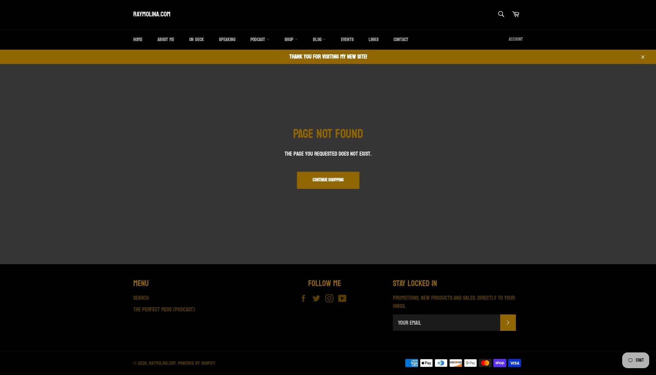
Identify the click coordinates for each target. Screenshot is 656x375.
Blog (318, 39)
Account (516, 39)
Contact (401, 39)
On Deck (196, 39)
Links (374, 39)
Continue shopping (328, 180)
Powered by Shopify (196, 363)
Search (141, 298)
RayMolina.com (151, 15)
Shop (290, 39)
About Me (166, 39)
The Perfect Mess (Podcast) (164, 309)
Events (347, 39)
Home (137, 39)
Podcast (258, 39)
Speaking (227, 39)
